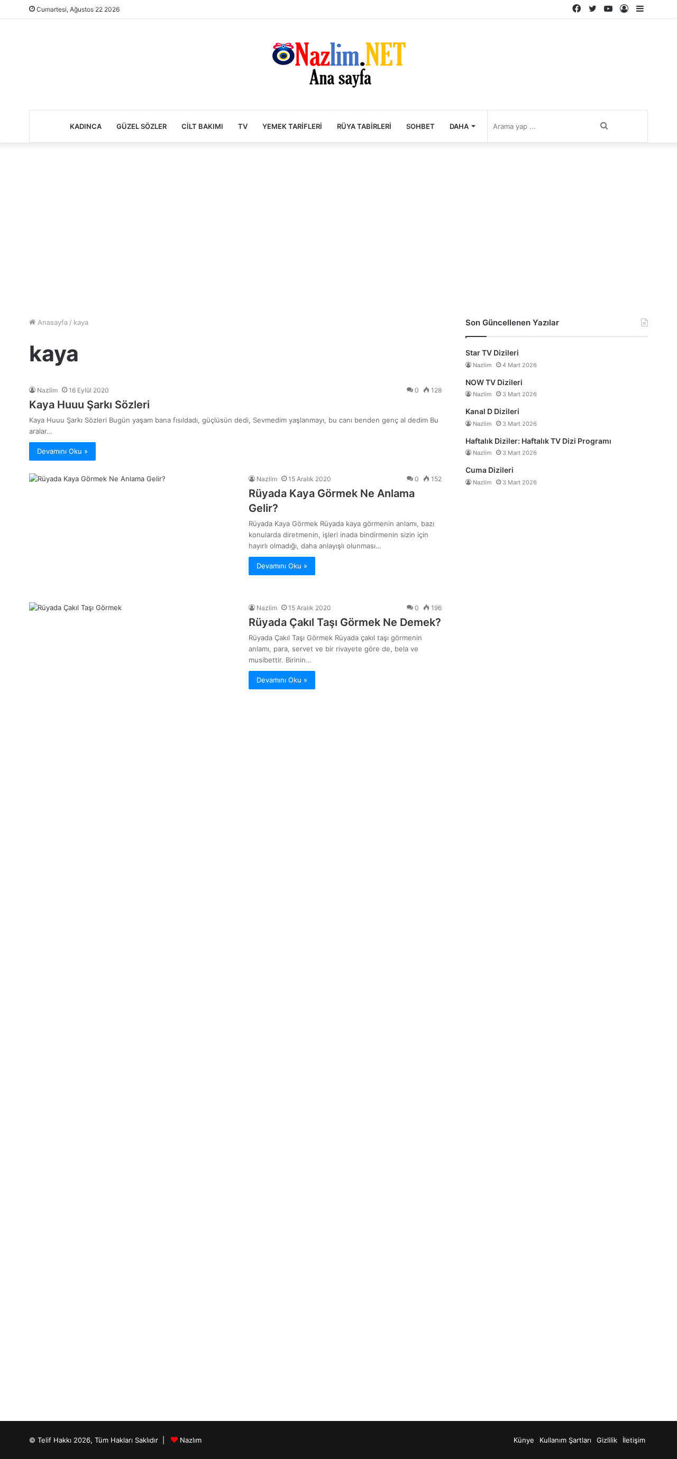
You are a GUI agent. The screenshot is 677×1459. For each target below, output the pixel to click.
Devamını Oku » (62, 451)
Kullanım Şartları (565, 1440)
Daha (459, 126)
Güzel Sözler (141, 126)
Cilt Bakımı (202, 126)
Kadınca (86, 126)
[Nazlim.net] (339, 64)
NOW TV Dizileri (494, 382)
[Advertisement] (338, 227)
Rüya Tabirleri (364, 126)
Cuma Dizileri (489, 469)
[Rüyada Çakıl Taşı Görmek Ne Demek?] (132, 998)
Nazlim (47, 390)
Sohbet (420, 126)
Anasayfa (51, 322)
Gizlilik (607, 1440)
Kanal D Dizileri (492, 411)
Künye (524, 1440)
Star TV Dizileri (492, 352)
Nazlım (191, 1440)
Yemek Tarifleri (292, 126)
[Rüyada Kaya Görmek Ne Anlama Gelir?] (132, 531)
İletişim (634, 1440)
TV (243, 126)
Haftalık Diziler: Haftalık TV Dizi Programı (538, 440)
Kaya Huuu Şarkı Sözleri (89, 404)
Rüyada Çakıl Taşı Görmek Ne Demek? (345, 622)
